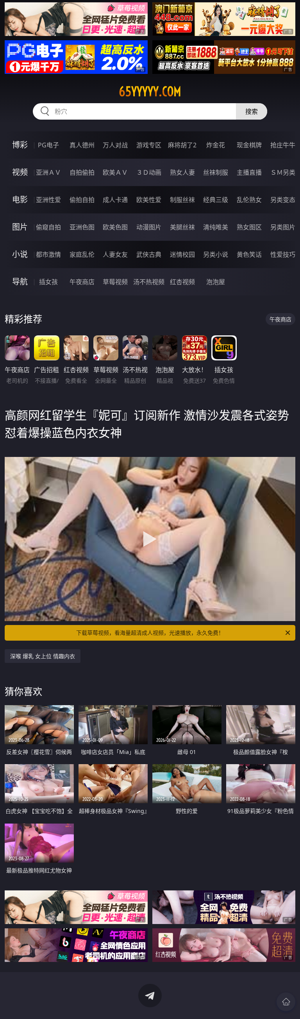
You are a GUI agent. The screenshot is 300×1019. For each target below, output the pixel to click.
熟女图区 (249, 227)
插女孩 (48, 282)
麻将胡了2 (182, 145)
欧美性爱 (148, 199)
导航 (20, 281)
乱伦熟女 (249, 199)
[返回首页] (286, 1001)
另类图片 (282, 227)
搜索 (251, 111)
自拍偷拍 (82, 172)
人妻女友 (115, 254)
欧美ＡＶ (115, 172)
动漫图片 (148, 227)
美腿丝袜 (182, 227)
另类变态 (282, 199)
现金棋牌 (249, 145)
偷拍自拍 (82, 199)
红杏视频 (182, 282)
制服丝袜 (182, 199)
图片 (20, 227)
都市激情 (48, 254)
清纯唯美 (215, 227)
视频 (20, 172)
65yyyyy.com (150, 91)
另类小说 (215, 254)
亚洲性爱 (48, 199)
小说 (20, 254)
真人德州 (82, 145)
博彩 (20, 145)
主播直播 (249, 172)
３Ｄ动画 (148, 172)
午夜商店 (82, 282)
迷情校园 (182, 254)
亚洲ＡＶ (48, 172)
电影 (20, 199)
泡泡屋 (215, 282)
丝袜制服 (215, 172)
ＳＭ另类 (282, 172)
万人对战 (115, 145)
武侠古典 (148, 254)
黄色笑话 (249, 254)
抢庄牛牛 (282, 145)
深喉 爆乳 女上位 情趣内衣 (42, 656)
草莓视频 (115, 282)
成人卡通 (115, 199)
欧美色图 (115, 227)
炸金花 (215, 145)
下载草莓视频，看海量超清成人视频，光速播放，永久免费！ (150, 632)
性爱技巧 (282, 254)
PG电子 (48, 145)
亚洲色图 (82, 227)
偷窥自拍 (48, 227)
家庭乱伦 (82, 254)
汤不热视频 (148, 282)
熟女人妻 (182, 172)
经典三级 (215, 199)
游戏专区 (148, 145)
